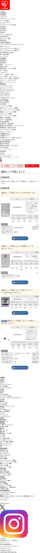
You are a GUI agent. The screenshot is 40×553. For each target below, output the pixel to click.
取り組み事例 (4, 54)
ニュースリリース (6, 149)
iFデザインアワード (6, 88)
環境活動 (3, 40)
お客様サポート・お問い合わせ (10, 137)
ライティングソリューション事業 (7, 460)
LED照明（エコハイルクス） (6, 424)
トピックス (3, 56)
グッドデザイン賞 (6, 86)
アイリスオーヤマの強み (8, 25)
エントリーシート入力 (5, 475)
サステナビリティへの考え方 (9, 48)
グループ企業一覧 (6, 34)
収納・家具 (3, 66)
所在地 (2, 32)
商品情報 (3, 58)
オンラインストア (6, 155)
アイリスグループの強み (8, 129)
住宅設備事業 (4, 121)
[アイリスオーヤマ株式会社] (20, 5)
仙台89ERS (2, 407)
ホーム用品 (3, 70)
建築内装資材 (3, 468)
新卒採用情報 (3, 478)
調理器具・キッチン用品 (8, 68)
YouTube (2, 538)
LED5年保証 (4, 147)
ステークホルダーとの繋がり (9, 50)
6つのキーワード (5, 23)
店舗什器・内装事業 (6, 123)
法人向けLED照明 (4, 426)
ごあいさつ (3, 17)
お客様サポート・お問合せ (9, 540)
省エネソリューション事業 (9, 108)
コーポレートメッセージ (8, 19)
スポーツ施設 (3, 470)
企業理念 (3, 26)
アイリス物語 (4, 21)
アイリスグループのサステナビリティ (12, 44)
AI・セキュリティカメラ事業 (9, 110)
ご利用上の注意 (4, 489)
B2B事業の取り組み (6, 52)
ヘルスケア (3, 72)
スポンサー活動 (5, 38)
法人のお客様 (4, 100)
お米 (1, 446)
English (2, 153)
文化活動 (2, 399)
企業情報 (3, 13)
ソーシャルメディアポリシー (8, 492)
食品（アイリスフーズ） (5, 445)
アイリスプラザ (3, 499)
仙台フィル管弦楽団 (4, 411)
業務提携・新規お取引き (8, 127)
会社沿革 (3, 30)
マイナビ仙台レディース (5, 409)
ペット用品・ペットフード (9, 76)
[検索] (18, 157)
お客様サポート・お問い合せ (8, 487)
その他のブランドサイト (8, 98)
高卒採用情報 (3, 482)
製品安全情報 (4, 143)
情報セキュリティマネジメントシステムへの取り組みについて (17, 496)
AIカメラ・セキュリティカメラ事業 (8, 461)
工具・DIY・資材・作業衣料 (9, 78)
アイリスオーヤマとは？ (5, 387)
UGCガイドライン (5, 494)
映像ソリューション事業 (8, 112)
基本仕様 (4, 224)
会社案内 (2, 389)
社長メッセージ (5, 46)
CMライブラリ (3, 456)
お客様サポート (5, 133)
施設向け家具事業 (12, 125)
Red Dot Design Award (7, 90)
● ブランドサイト (4, 503)
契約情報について (4, 421)
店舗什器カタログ (4, 450)
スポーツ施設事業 (6, 120)
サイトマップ (4, 542)
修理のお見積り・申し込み (9, 145)
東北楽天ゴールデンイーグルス (7, 406)
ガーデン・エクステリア (8, 80)
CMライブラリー (5, 91)
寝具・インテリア (6, 64)
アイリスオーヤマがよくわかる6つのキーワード (11, 397)
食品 (8, 82)
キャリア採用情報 (4, 483)
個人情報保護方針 (5, 490)
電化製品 (3, 62)
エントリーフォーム (6, 131)
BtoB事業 (3, 104)
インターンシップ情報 (5, 480)
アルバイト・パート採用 (5, 485)
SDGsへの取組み (5, 42)
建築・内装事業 (5, 118)
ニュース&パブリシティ (5, 416)
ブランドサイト (5, 94)
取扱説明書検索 (5, 141)
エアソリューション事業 (8, 116)
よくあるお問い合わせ (7, 139)
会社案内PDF (4, 36)
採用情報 (3, 151)
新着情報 (2, 418)
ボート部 (2, 413)
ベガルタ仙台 (3, 404)
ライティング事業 (6, 106)
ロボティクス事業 (6, 114)
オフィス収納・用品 (6, 74)
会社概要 (3, 28)
